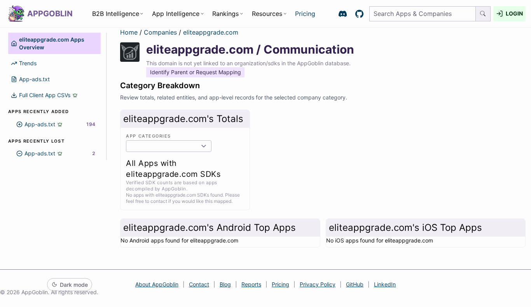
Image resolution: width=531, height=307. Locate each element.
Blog (225, 284)
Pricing (305, 13)
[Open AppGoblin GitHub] (359, 13)
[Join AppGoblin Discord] (342, 13)
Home (129, 32)
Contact (199, 284)
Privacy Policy (317, 284)
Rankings (225, 13)
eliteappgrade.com (210, 32)
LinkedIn (385, 284)
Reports (251, 284)
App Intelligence (175, 13)
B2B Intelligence (115, 13)
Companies (161, 32)
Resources (267, 13)
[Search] (483, 13)
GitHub (354, 284)
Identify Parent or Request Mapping (195, 72)
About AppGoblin (156, 284)
